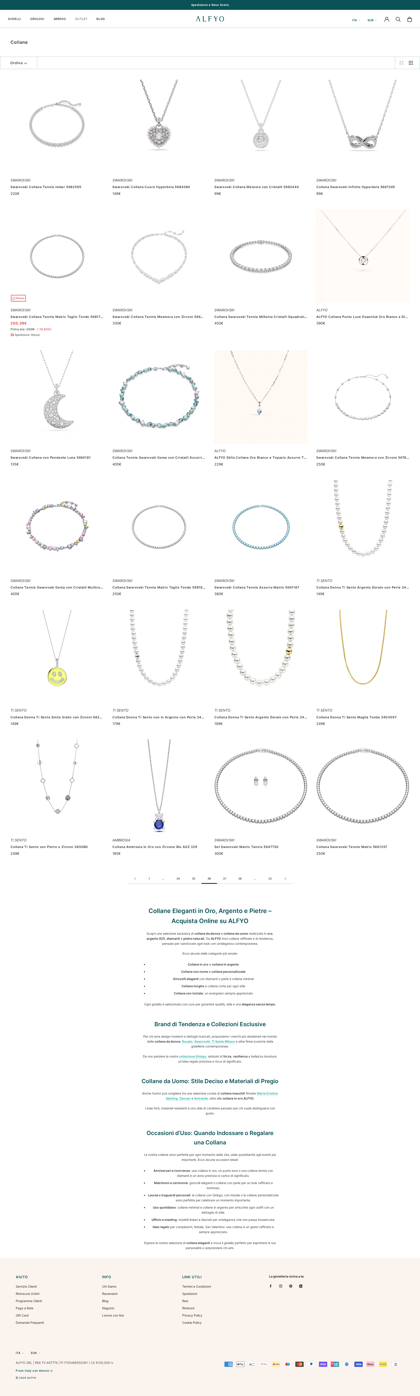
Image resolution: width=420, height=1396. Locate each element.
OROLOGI (37, 19)
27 (224, 878)
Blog (105, 1301)
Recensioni (109, 1294)
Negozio (108, 1308)
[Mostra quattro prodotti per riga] (411, 63)
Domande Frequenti (30, 1322)
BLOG (100, 19)
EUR (370, 20)
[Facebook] (270, 1285)
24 (178, 878)
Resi (185, 1301)
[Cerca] (398, 18)
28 (240, 878)
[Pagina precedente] (135, 879)
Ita (354, 20)
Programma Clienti (29, 1301)
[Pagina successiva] (285, 879)
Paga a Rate (24, 1308)
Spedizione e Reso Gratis (210, 5)
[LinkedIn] (300, 1285)
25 (193, 878)
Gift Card (22, 1315)
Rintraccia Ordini (27, 1294)
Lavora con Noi (113, 1315)
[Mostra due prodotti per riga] (401, 63)
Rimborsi (188, 1308)
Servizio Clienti (26, 1286)
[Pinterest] (290, 1285)
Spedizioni (189, 1294)
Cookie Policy (191, 1322)
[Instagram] (280, 1285)
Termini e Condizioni (196, 1286)
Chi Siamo (109, 1286)
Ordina (16, 63)
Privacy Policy (192, 1315)
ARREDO (60, 19)
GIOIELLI (14, 19)
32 (270, 878)
